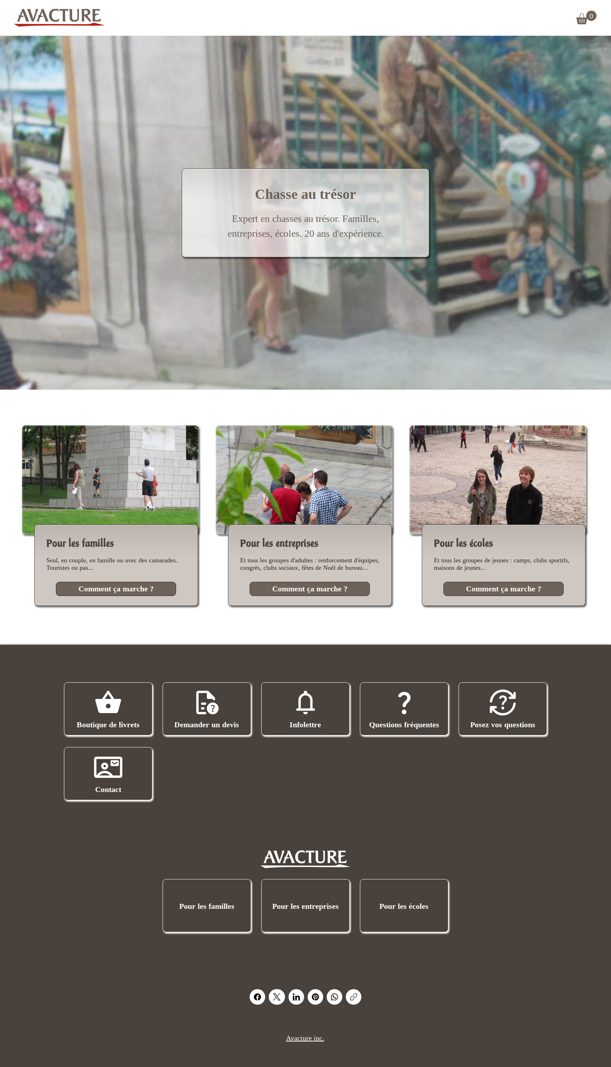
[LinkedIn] (296, 997)
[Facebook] (257, 997)
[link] (586, 17)
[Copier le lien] (353, 997)
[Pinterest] (315, 997)
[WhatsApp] (334, 997)
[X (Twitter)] (277, 997)
